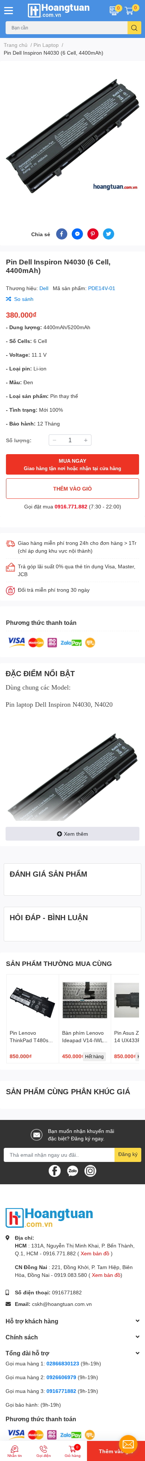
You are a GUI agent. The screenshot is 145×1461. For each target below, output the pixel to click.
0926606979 (61, 1377)
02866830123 (62, 1363)
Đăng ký (128, 1154)
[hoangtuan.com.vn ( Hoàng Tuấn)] (60, 10)
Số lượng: (19, 440)
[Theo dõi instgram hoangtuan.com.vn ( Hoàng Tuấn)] (90, 1170)
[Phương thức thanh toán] (51, 642)
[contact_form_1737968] (128, 1444)
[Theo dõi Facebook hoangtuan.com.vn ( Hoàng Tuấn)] (55, 1170)
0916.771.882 (71, 506)
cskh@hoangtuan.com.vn (62, 1304)
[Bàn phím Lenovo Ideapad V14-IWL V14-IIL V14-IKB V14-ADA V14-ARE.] (85, 1000)
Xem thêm (76, 834)
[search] (134, 27)
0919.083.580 (70, 1275)
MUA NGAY (72, 464)
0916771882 (67, 1292)
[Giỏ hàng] (129, 10)
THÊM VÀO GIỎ (72, 488)
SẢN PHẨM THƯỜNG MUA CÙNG (59, 963)
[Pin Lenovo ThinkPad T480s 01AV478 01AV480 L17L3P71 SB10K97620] (33, 1000)
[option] (72, 136)
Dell (44, 288)
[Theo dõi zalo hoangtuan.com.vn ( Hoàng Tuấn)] (72, 1170)
